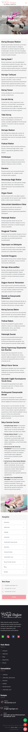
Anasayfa (6, 522)
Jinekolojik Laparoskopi (10, 542)
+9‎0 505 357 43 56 (10, 591)
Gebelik (6, 532)
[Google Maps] (25, 725)
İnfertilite (6, 547)
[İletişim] (25, 729)
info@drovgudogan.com (11, 585)
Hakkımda (7, 527)
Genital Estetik (8, 552)
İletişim (6, 572)
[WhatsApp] (25, 720)
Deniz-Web (14, 727)
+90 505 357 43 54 (10, 588)
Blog (5, 567)
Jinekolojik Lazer (8, 557)
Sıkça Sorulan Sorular (10, 562)
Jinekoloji (6, 537)
